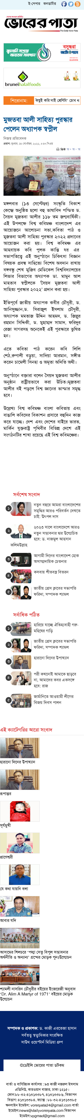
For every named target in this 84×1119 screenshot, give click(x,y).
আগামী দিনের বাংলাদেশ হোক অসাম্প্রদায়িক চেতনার (56, 558)
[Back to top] (7, 1109)
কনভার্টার (49, 3)
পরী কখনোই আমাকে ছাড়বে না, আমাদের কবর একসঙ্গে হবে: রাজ (55, 680)
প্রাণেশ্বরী (6, 857)
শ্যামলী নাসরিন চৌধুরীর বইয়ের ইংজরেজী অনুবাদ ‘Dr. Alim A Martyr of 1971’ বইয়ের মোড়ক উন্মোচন (38, 994)
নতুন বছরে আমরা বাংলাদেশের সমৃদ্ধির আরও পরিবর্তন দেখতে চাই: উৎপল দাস (57, 510)
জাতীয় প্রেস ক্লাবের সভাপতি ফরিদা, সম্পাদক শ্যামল (55, 644)
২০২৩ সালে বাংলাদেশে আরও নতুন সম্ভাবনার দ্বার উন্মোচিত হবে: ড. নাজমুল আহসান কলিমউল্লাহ (45, 536)
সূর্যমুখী (5, 825)
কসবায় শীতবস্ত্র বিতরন (51, 572)
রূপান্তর (5, 794)
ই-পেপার (34, 3)
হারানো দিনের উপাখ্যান (51, 658)
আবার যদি (8, 920)
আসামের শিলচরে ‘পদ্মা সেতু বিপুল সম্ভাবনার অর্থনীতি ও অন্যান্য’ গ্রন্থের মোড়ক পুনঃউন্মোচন (36, 954)
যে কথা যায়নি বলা (14, 889)
